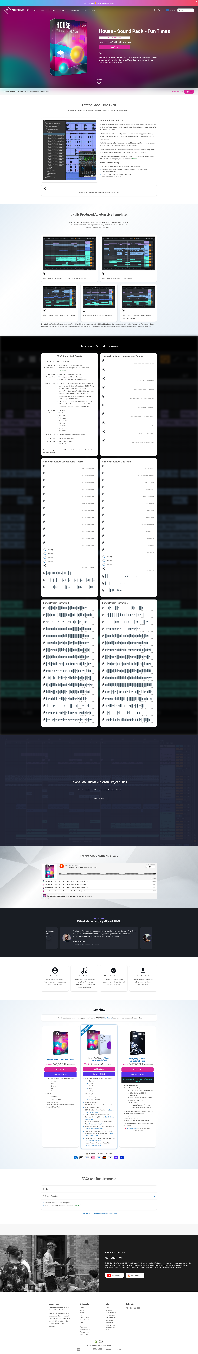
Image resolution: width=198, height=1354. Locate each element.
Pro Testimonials (111, 1315)
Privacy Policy (84, 1317)
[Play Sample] (100, 53)
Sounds (62, 10)
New (42, 10)
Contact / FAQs (110, 1325)
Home (82, 1307)
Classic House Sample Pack (100, 1059)
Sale (34, 10)
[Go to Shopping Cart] (159, 10)
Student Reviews (111, 1312)
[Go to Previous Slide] (48, 938)
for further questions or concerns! (99, 1213)
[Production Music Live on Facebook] (131, 1308)
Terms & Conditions (86, 1320)
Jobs (81, 1322)
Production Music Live (105, 1345)
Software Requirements (52, 1196)
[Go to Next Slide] (149, 938)
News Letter (109, 1322)
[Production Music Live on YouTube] (138, 1308)
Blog (93, 10)
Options (114, 47)
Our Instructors (111, 1318)
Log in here (108, 1018)
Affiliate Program (85, 1329)
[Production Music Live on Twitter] (127, 1308)
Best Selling (109, 1320)
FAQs (45, 1189)
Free (85, 10)
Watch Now (99, 798)
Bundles (52, 10)
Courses (74, 10)
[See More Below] (99, 83)
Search (82, 1310)
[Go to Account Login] (154, 10)
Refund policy (84, 1334)
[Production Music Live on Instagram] (135, 1308)
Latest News (54, 1304)
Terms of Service (85, 1332)
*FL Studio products (132, 1128)
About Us (109, 1310)
